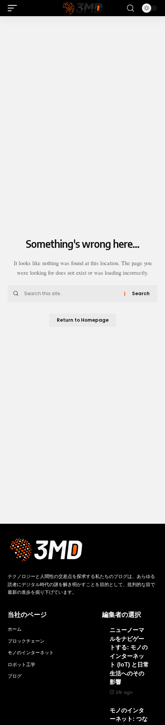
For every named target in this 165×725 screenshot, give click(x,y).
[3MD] (82, 8)
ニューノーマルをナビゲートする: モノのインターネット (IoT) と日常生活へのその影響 (129, 655)
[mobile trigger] (14, 8)
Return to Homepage (83, 320)
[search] (130, 8)
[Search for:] (71, 293)
